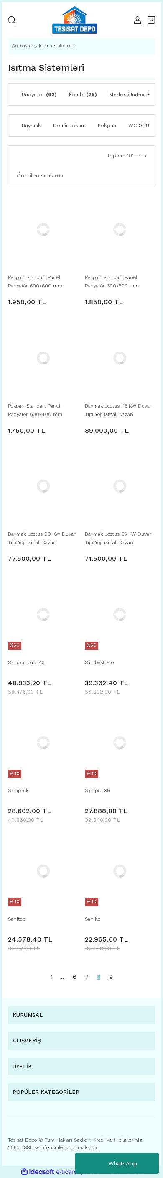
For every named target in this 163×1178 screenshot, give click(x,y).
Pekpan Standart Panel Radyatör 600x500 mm (112, 282)
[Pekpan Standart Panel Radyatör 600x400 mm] (43, 358)
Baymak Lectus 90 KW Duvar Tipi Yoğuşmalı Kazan (42, 538)
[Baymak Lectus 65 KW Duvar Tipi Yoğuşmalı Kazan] (120, 486)
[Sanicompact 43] (43, 614)
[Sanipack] (43, 743)
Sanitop (16, 919)
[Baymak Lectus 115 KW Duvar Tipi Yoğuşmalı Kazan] (120, 358)
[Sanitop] (43, 871)
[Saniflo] (120, 871)
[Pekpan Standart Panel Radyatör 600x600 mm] (43, 230)
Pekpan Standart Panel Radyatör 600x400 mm (35, 410)
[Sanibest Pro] (120, 614)
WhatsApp (122, 1163)
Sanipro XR (97, 790)
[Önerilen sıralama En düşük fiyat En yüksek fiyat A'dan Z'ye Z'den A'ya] (81, 176)
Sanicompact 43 (26, 662)
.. (62, 976)
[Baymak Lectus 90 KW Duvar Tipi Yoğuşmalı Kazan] (43, 486)
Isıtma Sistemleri (56, 46)
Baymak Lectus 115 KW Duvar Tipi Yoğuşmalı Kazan (118, 410)
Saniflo (92, 919)
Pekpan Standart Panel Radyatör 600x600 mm (35, 282)
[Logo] (75, 20)
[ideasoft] (37, 1172)
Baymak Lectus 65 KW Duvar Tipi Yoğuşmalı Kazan (118, 538)
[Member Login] (137, 20)
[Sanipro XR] (120, 743)
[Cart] (151, 20)
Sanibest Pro (99, 662)
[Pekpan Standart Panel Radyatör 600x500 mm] (120, 230)
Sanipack (18, 790)
